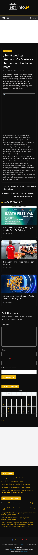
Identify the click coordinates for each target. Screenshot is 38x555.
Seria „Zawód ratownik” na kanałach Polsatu (18, 263)
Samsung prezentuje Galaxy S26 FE (12, 478)
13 (18, 404)
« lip (2, 420)
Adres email (6, 359)
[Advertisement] (19, 31)
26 (13, 412)
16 (33, 404)
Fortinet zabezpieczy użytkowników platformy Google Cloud (20, 187)
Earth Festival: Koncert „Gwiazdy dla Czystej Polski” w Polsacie (18, 228)
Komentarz (5, 325)
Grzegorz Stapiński (20, 71)
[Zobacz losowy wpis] (34, 17)
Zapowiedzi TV (7, 51)
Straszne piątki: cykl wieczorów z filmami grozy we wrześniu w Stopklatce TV (17, 195)
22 (28, 408)
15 (28, 404)
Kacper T (4, 518)
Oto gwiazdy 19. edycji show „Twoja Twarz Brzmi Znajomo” (18, 297)
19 (13, 408)
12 (13, 404)
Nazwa (4, 350)
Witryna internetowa (8, 368)
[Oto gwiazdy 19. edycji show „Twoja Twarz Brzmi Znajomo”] (19, 276)
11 (8, 404)
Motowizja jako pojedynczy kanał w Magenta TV (16, 484)
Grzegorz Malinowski (7, 508)
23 (33, 408)
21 (23, 408)
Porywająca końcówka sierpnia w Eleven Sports (15, 487)
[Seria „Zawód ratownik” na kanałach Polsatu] (19, 242)
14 (23, 404)
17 (3, 408)
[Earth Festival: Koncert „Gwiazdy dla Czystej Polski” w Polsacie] (19, 208)
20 (18, 408)
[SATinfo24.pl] (3, 17)
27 (18, 412)
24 (3, 412)
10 (3, 404)
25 (8, 412)
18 (8, 408)
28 (23, 412)
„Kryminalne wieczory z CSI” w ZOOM (12, 481)
